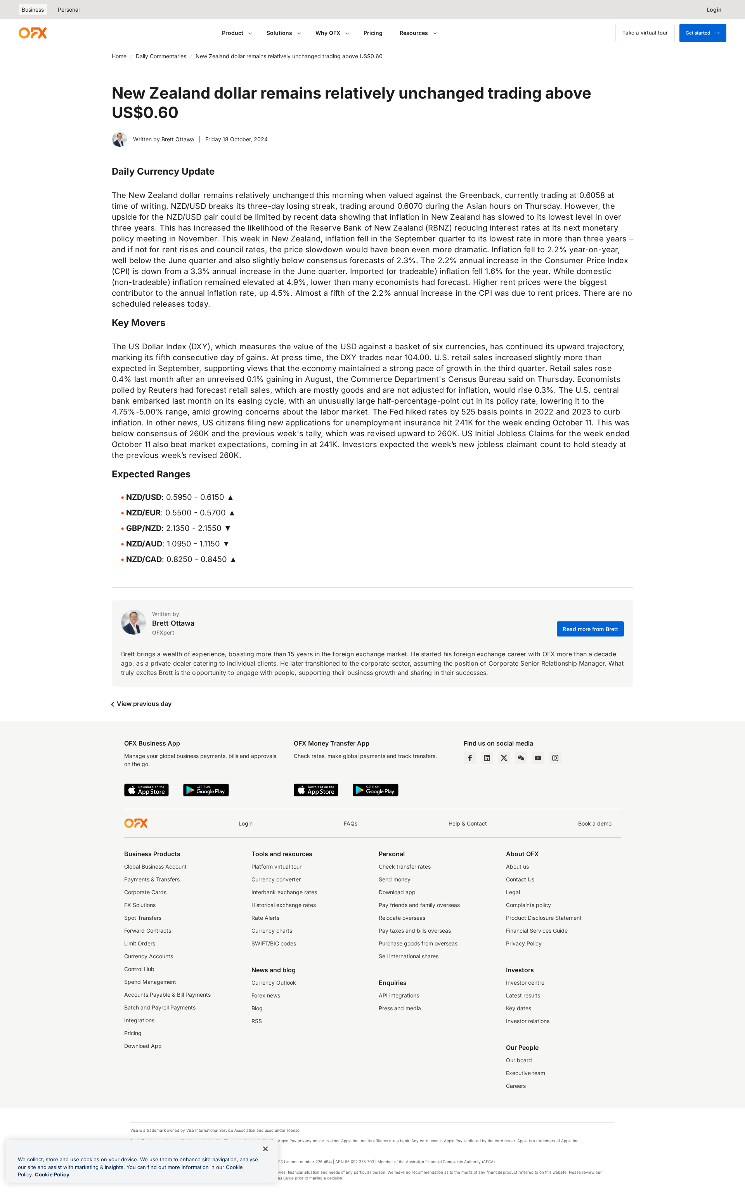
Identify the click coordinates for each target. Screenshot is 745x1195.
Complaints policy (528, 905)
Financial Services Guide (537, 930)
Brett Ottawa (177, 139)
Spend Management (150, 981)
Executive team (525, 1073)
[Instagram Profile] (555, 758)
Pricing (373, 32)
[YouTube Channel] (538, 758)
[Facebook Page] (470, 758)
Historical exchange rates (283, 905)
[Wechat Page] (521, 758)
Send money (395, 879)
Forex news (265, 995)
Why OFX (327, 32)
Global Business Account (155, 866)
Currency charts (271, 930)
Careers (516, 1085)
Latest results (523, 995)
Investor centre (525, 982)
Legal (513, 892)
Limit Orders (139, 943)
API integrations (399, 995)
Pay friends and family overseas (419, 905)
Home (119, 56)
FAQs (350, 823)
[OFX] (33, 33)
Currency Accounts (148, 956)
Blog (257, 1008)
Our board (519, 1060)
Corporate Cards (145, 892)
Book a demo (595, 823)
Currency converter (276, 879)
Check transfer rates (405, 866)
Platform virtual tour (276, 866)
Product (232, 32)
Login (246, 823)
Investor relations (527, 1021)
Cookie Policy (52, 1174)
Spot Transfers (142, 917)
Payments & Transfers (152, 879)
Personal (69, 9)
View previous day (143, 704)
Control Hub (139, 969)
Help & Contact (468, 823)
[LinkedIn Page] (487, 758)
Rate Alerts (265, 917)
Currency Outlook (273, 982)
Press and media (400, 1008)
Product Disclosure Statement (544, 917)
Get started (698, 33)
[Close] (265, 1148)
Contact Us (520, 879)
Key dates (518, 1008)
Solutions (279, 32)
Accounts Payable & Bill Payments (167, 994)
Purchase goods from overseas (418, 943)
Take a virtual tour (645, 32)
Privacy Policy (524, 943)
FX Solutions (140, 905)
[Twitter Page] (504, 758)
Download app (397, 892)
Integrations (139, 1020)
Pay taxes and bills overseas (415, 930)
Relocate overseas (402, 917)
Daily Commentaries (161, 56)
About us (517, 866)
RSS (256, 1021)
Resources (414, 32)
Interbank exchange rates (284, 892)
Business (33, 9)
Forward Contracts (147, 930)
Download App (143, 1045)
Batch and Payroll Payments (160, 1007)
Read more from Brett (590, 629)
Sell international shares (408, 956)
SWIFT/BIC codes (273, 943)
